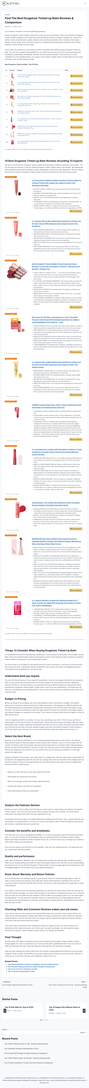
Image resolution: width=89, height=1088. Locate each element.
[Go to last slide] (4, 1011)
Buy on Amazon (77, 76)
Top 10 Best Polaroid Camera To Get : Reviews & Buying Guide (26, 1044)
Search (4, 1029)
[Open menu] (85, 3)
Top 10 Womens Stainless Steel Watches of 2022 (21, 1048)
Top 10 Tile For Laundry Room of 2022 (21, 971)
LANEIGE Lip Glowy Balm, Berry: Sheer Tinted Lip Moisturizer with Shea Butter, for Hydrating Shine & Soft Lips (56, 406)
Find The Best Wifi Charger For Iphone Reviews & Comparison (25, 1053)
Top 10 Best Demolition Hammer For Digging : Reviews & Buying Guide (33, 964)
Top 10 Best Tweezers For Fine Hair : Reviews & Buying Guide (67, 984)
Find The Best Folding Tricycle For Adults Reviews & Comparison (31, 967)
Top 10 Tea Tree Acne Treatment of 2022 (22, 969)
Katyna (9, 26)
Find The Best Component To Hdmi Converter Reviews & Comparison (28, 1063)
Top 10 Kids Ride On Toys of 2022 (19, 1007)
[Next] (84, 1011)
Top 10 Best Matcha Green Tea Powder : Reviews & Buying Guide (27, 1058)
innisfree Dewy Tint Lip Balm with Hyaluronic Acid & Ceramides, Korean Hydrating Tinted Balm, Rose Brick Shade (56, 504)
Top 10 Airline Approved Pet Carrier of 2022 (17, 983)
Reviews (7, 14)
